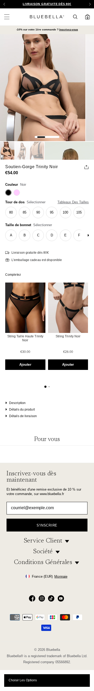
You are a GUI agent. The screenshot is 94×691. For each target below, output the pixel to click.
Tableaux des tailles (73, 202)
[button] (90, 4)
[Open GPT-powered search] (77, 16)
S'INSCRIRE (47, 525)
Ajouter (25, 364)
